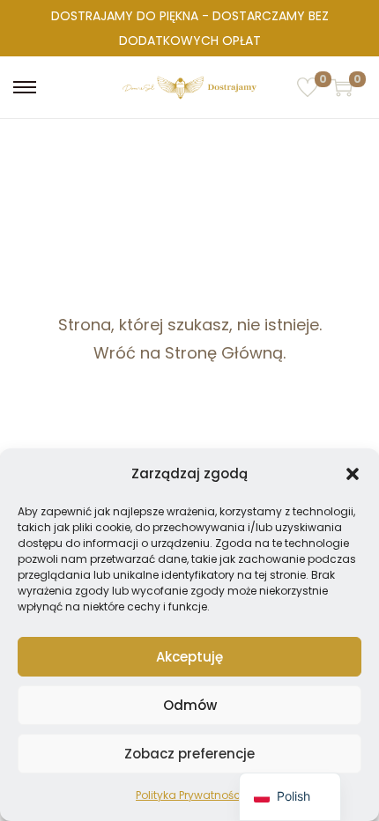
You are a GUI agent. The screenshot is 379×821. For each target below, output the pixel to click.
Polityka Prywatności (189, 795)
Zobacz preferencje (189, 753)
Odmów (190, 705)
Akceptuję (189, 656)
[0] (307, 87)
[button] (352, 474)
